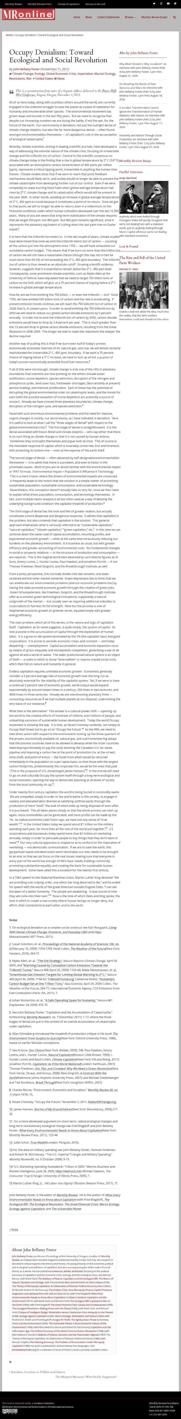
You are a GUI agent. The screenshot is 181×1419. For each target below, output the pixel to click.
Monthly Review (37, 1017)
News (61, 78)
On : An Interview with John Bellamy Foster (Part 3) (141, 87)
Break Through (45, 1082)
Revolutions (17, 78)
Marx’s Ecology (109, 1204)
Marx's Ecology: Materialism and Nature (76, 1316)
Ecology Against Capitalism (33, 1316)
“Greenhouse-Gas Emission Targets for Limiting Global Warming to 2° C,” (57, 975)
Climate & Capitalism (69, 4)
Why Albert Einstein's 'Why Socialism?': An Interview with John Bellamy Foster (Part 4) (143, 67)
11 (10, 1121)
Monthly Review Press (40, 4)
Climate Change (22, 74)
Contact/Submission (108, 17)
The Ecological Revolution (46, 1204)
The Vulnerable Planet (66, 1209)
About (88, 17)
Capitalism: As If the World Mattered (56, 1064)
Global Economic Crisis (61, 74)
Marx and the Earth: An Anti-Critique (83, 1282)
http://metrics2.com (68, 1171)
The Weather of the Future (88, 949)
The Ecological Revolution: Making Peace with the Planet (41, 1308)
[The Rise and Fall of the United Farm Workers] (143, 290)
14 (10, 1167)
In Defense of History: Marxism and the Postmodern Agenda (66, 1334)
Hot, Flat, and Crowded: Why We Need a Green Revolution (73, 1069)
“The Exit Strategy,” (49, 961)
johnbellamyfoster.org (24, 1349)
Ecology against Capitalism (27, 1209)
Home (76, 17)
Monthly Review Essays (135, 161)
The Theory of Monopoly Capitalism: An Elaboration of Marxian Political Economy (54, 1286)
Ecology (40, 74)
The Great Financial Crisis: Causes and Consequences (78, 1304)
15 (10, 1183)
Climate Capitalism (64, 1059)
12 (10, 1142)
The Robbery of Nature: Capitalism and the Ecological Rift (68, 1278)
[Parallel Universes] (143, 197)
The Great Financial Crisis (81, 1204)
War (29, 78)
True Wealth (38, 1142)
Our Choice (36, 1050)
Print (14, 1230)
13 (10, 1150)
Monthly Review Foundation (164, 1403)
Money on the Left (95, 4)
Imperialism (85, 74)
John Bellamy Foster (26, 69)
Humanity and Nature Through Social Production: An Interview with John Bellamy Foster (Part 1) (140, 139)
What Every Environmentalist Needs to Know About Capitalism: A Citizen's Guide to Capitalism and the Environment (59, 1297)
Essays (154, 17)
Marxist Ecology (104, 74)
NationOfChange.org (102, 1102)
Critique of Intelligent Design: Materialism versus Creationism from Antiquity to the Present (65, 1312)
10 (10, 1109)
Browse (129, 17)
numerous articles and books (67, 1271)
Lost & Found (128, 246)
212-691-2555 (160, 1414)
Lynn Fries (156, 71)
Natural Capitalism (60, 1055)
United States (44, 78)
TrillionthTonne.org (60, 979)
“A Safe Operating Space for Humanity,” (71, 1000)
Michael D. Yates (128, 269)
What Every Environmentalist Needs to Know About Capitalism (60, 1130)
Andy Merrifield (127, 178)
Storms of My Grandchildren (53, 1109)
